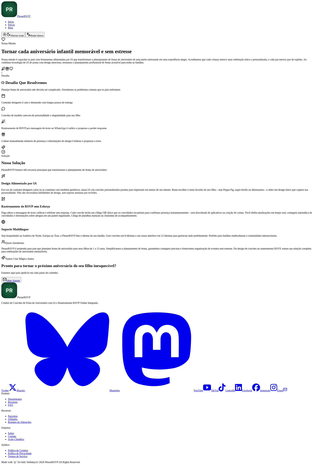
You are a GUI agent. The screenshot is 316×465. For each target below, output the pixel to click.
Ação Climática (16, 439)
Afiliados (12, 419)
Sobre (11, 433)
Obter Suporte (13, 280)
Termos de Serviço (17, 456)
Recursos (12, 402)
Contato (12, 436)
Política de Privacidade (20, 453)
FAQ (10, 405)
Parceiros (12, 416)
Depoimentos (15, 399)
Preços (11, 24)
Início (11, 21)
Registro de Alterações (19, 422)
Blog (10, 27)
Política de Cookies (18, 450)
